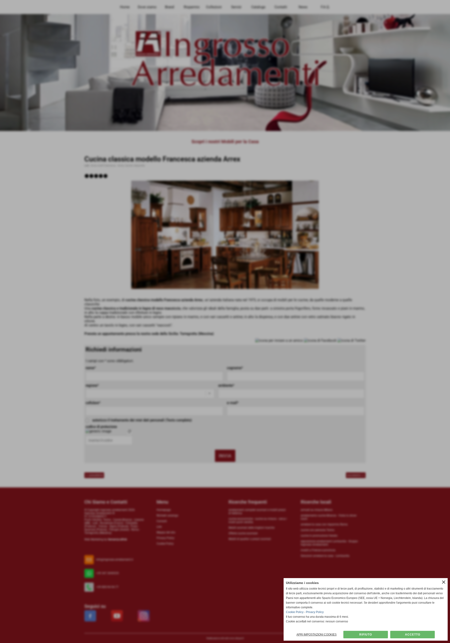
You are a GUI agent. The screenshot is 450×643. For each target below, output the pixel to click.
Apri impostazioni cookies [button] (316, 634)
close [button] (443, 582)
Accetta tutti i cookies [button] (412, 634)
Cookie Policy (295, 612)
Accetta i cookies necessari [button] (365, 634)
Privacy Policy (315, 612)
